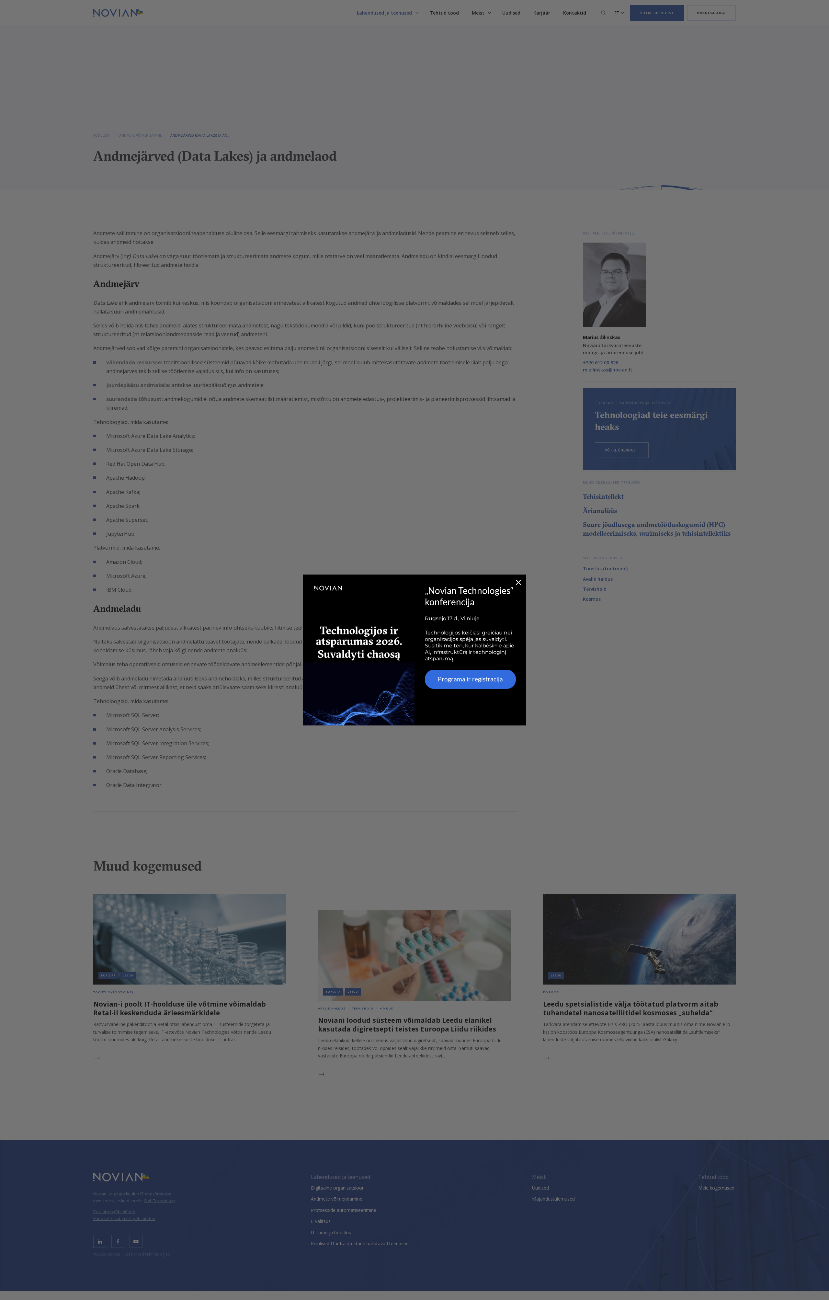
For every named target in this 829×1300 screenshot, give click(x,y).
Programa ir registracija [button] (470, 679)
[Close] (518, 582)
